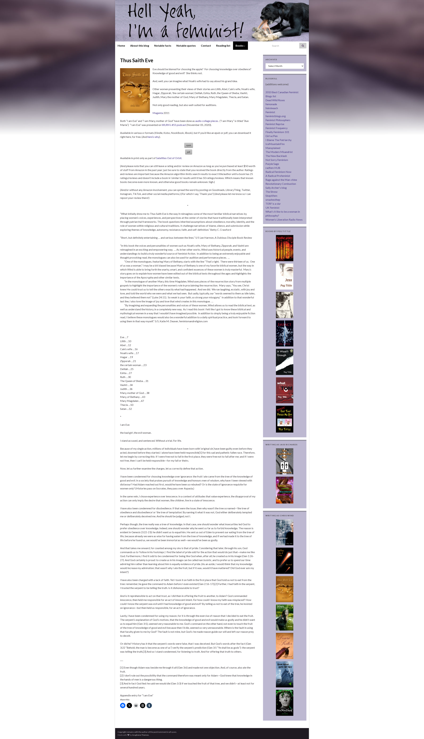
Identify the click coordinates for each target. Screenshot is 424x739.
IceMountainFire (275, 143)
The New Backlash (276, 155)
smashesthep (272, 199)
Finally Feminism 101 (277, 132)
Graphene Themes (140, 735)
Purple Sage (272, 163)
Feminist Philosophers (277, 120)
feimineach (271, 108)
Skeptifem (271, 195)
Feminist (270, 112)
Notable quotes (186, 45)
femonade (271, 104)
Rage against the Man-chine (281, 179)
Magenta (158, 112)
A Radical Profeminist (277, 175)
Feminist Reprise (274, 124)
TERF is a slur (273, 203)
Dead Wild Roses (275, 100)
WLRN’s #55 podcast (174, 124)
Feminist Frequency (276, 128)
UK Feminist (272, 207)
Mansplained (272, 147)
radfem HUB (272, 167)
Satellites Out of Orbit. (169, 158)
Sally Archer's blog (276, 187)
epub (188, 145)
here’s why (153, 136)
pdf (188, 151)
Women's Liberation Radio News (284, 219)
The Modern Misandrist (279, 151)
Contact (206, 45)
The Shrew (271, 191)
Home (121, 45)
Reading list (223, 45)
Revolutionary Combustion (280, 183)
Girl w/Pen (271, 135)
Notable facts (162, 45)
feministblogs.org (275, 116)
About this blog (139, 45)
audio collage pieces (206, 120)
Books (240, 45)
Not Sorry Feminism (276, 159)
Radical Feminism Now (278, 171)
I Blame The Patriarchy (278, 139)
